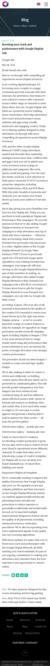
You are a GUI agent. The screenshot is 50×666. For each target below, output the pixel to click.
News (10, 626)
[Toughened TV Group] (5, 4)
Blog (24, 26)
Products (40, 620)
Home (17, 26)
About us (25, 620)
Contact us (40, 626)
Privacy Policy (32, 633)
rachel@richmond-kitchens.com (40, 663)
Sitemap (17, 633)
